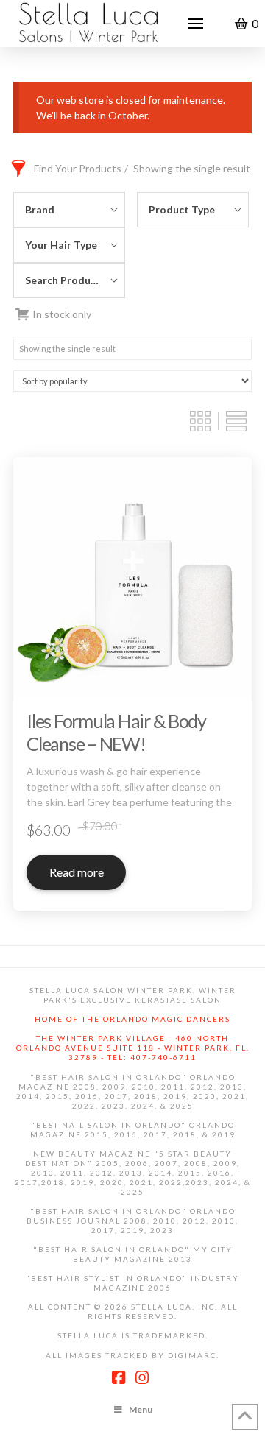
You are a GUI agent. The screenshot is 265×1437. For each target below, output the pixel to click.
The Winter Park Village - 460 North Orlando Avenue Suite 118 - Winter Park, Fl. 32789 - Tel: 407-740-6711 (133, 1048)
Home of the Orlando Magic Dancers (132, 1018)
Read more (76, 872)
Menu (140, 1409)
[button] (195, 23)
